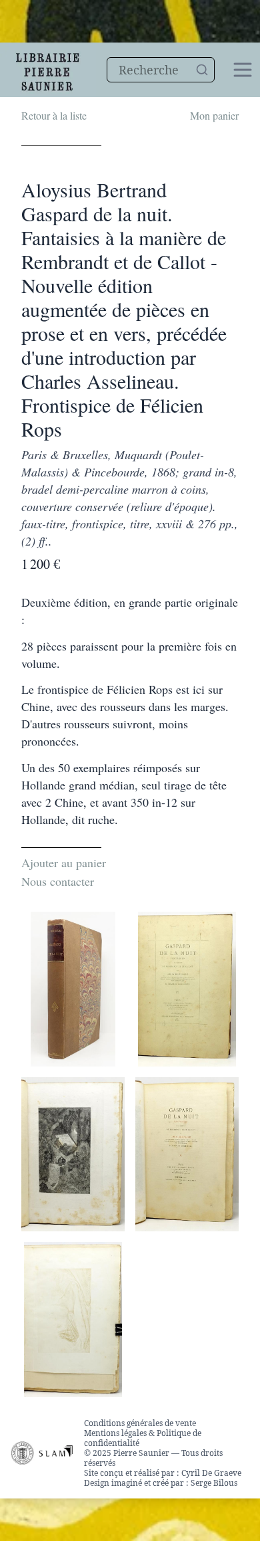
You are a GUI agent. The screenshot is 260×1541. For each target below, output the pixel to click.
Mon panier (214, 115)
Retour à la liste (54, 115)
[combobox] (161, 70)
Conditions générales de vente (140, 1423)
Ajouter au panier (63, 863)
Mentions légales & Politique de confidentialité (142, 1438)
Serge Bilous (214, 1483)
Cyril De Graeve (211, 1473)
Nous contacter (57, 881)
